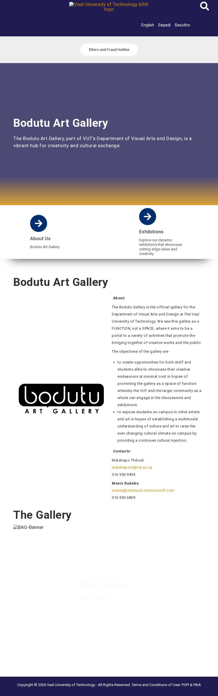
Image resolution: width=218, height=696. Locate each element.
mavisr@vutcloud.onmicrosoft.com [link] (143, 490)
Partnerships (15, 574)
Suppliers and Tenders (24, 567)
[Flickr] (99, 567)
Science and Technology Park (31, 664)
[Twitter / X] (96, 561)
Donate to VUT (18, 588)
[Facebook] (83, 561)
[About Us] (38, 223)
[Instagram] (121, 561)
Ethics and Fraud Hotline (26, 595)
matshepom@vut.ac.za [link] (132, 467)
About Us (40, 238)
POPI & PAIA (191, 685)
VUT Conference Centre (26, 657)
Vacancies (13, 560)
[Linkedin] (108, 561)
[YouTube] (86, 567)
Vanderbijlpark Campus (25, 650)
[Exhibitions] (147, 216)
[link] (147, 25)
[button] (205, 8)
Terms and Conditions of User (155, 685)
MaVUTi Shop (16, 581)
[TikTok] (133, 561)
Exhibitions (151, 231)
